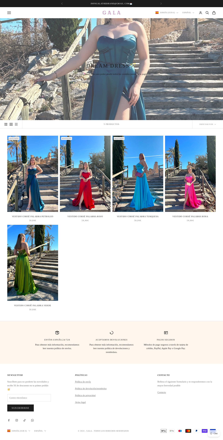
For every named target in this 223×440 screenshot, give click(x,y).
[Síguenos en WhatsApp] (32, 420)
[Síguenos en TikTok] (24, 420)
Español (186, 13)
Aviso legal (80, 402)
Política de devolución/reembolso (91, 388)
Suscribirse (20, 408)
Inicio (10, 22)
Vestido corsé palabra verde (32, 305)
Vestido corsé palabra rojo (85, 216)
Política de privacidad (85, 395)
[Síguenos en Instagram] (16, 420)
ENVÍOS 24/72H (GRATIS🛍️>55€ (111, 3)
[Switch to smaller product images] (11, 124)
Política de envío (83, 382)
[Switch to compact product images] (16, 124)
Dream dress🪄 (33, 22)
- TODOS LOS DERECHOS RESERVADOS (110, 431)
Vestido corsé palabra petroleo (32, 216)
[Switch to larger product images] (6, 124)
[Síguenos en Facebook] (8, 420)
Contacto (161, 392)
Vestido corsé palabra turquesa (138, 216)
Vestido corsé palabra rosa (190, 216)
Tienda (19, 22)
